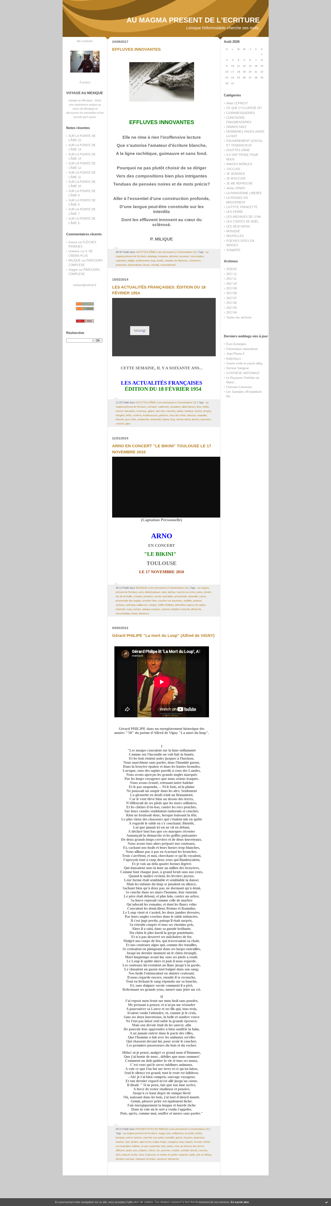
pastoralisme (135, 264)
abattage (152, 256)
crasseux (141, 411)
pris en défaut (203, 1154)
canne (202, 596)
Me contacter (85, 41)
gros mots (130, 419)
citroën (207, 592)
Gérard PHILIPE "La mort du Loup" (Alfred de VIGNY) (163, 635)
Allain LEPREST (237, 103)
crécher (120, 423)
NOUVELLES (235, 236)
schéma (137, 415)
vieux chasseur (147, 1154)
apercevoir (145, 1141)
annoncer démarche (168, 1159)
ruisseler (170, 411)
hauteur (120, 1141)
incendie (189, 1133)
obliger (131, 260)
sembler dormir (189, 1150)
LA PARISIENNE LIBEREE (244, 193)
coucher (202, 1150)
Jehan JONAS (235, 188)
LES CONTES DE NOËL (242, 221)
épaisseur (199, 1137)
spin (127, 1141)
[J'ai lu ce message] (326, 1202)
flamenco (144, 613)
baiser (166, 419)
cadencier (163, 406)
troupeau (163, 256)
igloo (127, 423)
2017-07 (231, 298)
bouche (120, 419)
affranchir (196, 609)
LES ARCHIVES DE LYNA (243, 216)
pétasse (163, 415)
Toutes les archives (239, 317)
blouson (191, 415)
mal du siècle (183, 419)
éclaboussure (150, 415)
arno (141, 592)
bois (163, 1146)
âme (199, 406)
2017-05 (231, 307)
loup (153, 260)
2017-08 (231, 293)
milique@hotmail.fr (84, 285)
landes (134, 1141)
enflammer (178, 1133)
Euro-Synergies (236, 344)
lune (168, 1133)
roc (158, 1150)
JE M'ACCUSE (236, 178)
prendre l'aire (150, 600)
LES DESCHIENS (238, 226)
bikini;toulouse (152, 592)
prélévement (143, 260)
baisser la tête (129, 1154)
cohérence (195, 260)
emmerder (155, 419)
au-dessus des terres (192, 1146)
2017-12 (231, 274)
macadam (129, 411)
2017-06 (231, 302)
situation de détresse (176, 260)
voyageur (173, 1141)
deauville (193, 596)
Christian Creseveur (239, 387)
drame (198, 411)
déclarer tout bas (125, 1159)
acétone (120, 605)
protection (121, 264)
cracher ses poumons (170, 600)
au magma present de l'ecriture (140, 1133)
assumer (184, 256)
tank (164, 592)
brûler (206, 406)
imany (134, 613)
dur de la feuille (124, 596)
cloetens (73, 251)
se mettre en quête (167, 1154)
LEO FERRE (234, 211)
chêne (151, 1150)
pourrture (206, 419)
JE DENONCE (235, 173)
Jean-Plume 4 (235, 353)
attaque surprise (151, 609)
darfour (171, 592)
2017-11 (231, 278)
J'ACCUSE (233, 169)
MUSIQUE (233, 231)
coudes (175, 1150)
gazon (179, 1137)
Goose (72, 242)
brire (118, 1154)
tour (135, 1150)
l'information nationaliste (242, 349)
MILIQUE (74, 260)
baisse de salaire (196, 605)
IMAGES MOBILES (239, 164)
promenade (181, 596)
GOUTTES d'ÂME (238, 150)
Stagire (73, 269)
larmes (195, 419)
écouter (198, 1141)
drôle (128, 415)
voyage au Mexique (80, 100)
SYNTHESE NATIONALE (243, 373)
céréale (155, 264)
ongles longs (159, 1141)
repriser (165, 609)
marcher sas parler (153, 1137)
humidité (169, 1137)
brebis (160, 260)
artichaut (130, 605)
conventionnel (167, 264)
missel (119, 411)
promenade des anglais (128, 600)
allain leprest (188, 406)
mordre (137, 609)
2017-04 (231, 312)
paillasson (142, 605)
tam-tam (160, 411)
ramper (152, 605)
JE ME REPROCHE (239, 183)
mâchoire (121, 609)
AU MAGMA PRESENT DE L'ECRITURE (193, 20)
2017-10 (231, 283)
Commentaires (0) (186, 252)
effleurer (120, 1150)
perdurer (148, 596)
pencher (165, 1150)
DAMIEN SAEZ (236, 127)
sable (192, 1154)
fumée (198, 1133)
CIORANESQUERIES (240, 113)
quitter (180, 411)
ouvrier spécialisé (163, 596)
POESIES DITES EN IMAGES (152, 1129)
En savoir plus (240, 1202)
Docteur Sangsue (237, 368)
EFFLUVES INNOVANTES (136, 49)
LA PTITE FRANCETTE (242, 207)
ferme (146, 264)
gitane (151, 411)
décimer (173, 256)
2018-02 (231, 269)
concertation (197, 256)
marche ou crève (186, 592)
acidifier (188, 600)
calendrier (121, 260)
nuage (161, 1133)
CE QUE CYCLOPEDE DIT (244, 108)
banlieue (189, 411)
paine (170, 1146)
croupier (137, 596)
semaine (152, 406)
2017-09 (231, 288)
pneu (199, 592)
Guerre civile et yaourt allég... (245, 363)
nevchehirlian (123, 613)
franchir (185, 609)
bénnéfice (180, 605)
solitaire (142, 1150)
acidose (197, 600)
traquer (189, 1141)
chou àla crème (177, 415)
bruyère (188, 1137)
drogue (207, 411)
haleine (136, 1146)
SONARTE (233, 250)
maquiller (202, 415)
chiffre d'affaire (166, 605)
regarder (183, 1154)
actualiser (175, 406)
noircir (129, 1137)
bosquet (120, 1137)
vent (176, 1146)
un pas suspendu (150, 1146)
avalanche (143, 419)
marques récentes (146, 1159)
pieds (129, 1150)
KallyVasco (233, 358)
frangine (120, 415)
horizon (138, 1137)
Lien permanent (166, 252)
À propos (85, 82)
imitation (175, 609)
